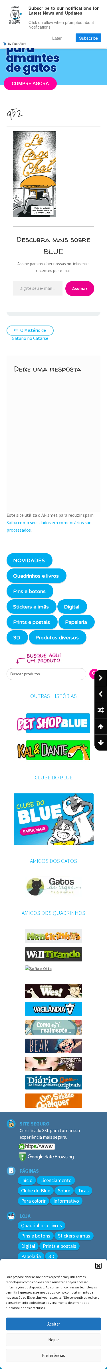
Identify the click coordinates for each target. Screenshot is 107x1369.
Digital (71, 607)
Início (27, 1180)
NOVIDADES (29, 560)
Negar (53, 1339)
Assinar (79, 288)
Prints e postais (31, 622)
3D (16, 637)
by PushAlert (17, 43)
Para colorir (33, 1201)
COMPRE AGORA (30, 83)
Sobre (64, 1190)
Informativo (66, 1201)
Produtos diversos (57, 637)
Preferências (53, 1355)
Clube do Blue (35, 1190)
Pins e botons (29, 591)
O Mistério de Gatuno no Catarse (30, 334)
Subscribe (88, 38)
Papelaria (76, 622)
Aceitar (53, 1324)
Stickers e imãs (31, 607)
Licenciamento (56, 1180)
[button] (98, 1266)
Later (57, 38)
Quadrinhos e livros (36, 576)
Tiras (83, 1190)
